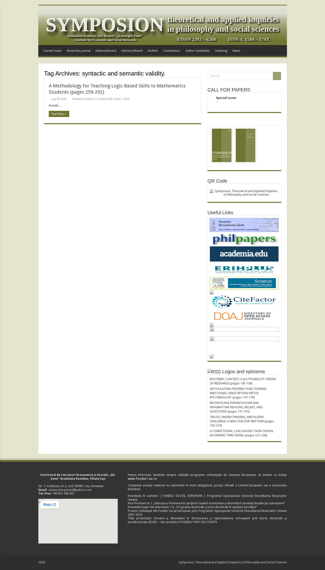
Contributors (171, 50)
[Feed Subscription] (199, 73)
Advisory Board (132, 50)
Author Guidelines (198, 50)
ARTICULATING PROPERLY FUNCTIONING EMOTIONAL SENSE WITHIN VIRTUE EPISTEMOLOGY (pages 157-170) (238, 393)
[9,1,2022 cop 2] (245, 145)
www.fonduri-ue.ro (142, 478)
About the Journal (78, 50)
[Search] (277, 76)
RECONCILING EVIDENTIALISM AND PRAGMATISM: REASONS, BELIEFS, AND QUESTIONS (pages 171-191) (236, 407)
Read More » (59, 114)
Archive (153, 50)
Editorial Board (106, 50)
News (236, 50)
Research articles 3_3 (85, 99)
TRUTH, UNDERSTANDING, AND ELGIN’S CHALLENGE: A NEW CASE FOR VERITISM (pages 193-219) (242, 421)
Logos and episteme (243, 371)
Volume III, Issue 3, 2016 (114, 99)
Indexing (221, 50)
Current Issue (52, 50)
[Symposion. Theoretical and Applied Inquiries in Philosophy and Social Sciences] (162, 25)
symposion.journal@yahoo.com (70, 490)
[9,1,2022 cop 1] (222, 145)
